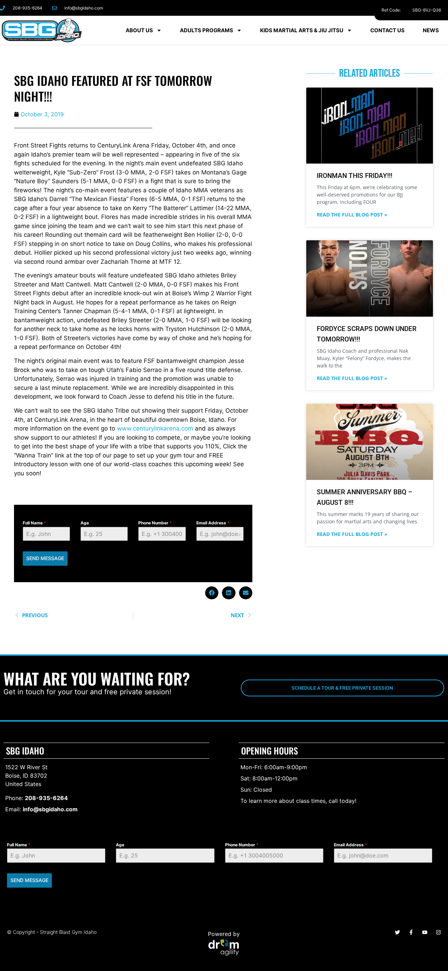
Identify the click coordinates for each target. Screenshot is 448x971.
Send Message (45, 558)
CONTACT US (387, 30)
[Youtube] (424, 932)
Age (84, 522)
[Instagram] (393, 8)
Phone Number (155, 522)
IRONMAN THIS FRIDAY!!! (354, 176)
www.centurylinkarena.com (155, 428)
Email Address (213, 522)
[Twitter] (397, 932)
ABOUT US (139, 30)
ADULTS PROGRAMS (206, 30)
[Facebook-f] (377, 8)
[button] (211, 592)
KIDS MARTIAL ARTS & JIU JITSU (301, 30)
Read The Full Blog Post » (352, 214)
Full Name (34, 522)
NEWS (431, 30)
